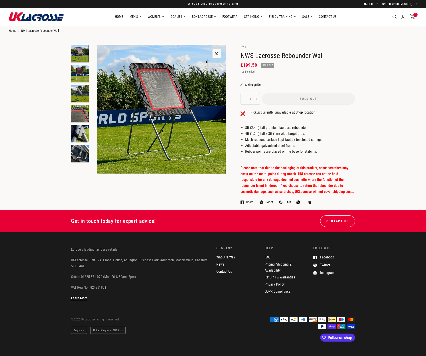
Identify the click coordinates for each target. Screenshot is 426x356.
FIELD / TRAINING (280, 17)
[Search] (394, 17)
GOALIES (176, 17)
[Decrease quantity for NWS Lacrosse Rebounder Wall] (244, 98)
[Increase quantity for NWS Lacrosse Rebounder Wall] (256, 98)
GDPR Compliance (277, 291)
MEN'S (134, 17)
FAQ (267, 257)
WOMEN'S (154, 17)
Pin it (288, 202)
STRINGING (251, 17)
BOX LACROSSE (202, 17)
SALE (305, 17)
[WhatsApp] (299, 202)
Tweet (269, 202)
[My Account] (403, 17)
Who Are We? (225, 257)
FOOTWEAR (229, 17)
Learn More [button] (79, 298)
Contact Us (224, 271)
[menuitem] (119, 17)
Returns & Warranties (280, 277)
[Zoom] (216, 53)
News (220, 264)
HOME (119, 17)
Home (12, 30)
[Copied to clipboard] (311, 202)
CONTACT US (327, 17)
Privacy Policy (275, 284)
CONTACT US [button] (337, 221)
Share (249, 202)
